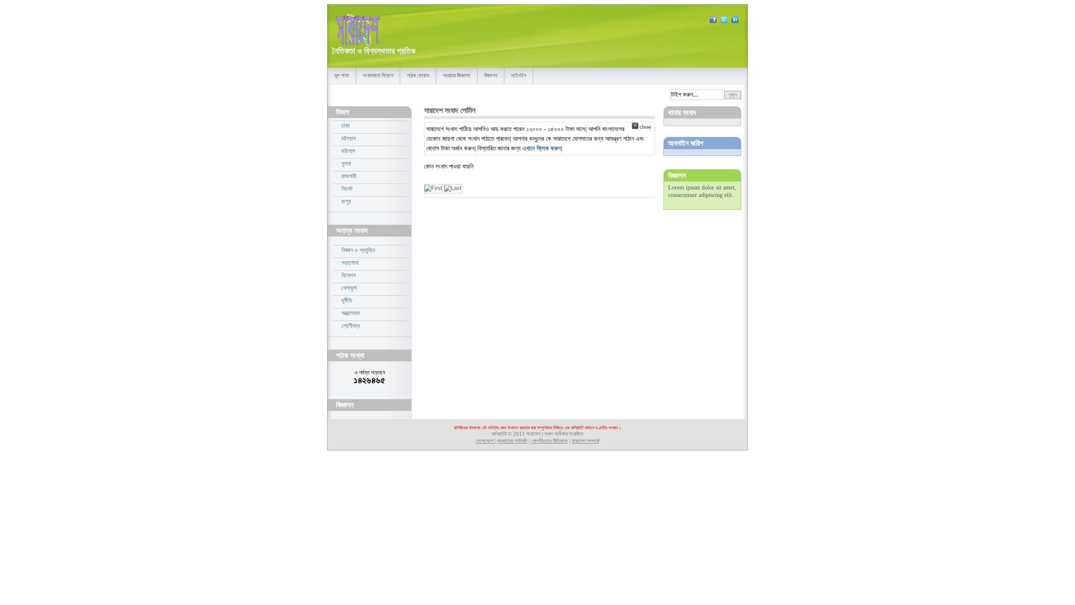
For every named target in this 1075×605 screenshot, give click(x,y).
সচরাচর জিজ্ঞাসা (456, 76)
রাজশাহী (349, 176)
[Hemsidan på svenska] (734, 22)
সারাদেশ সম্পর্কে (585, 441)
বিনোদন (348, 275)
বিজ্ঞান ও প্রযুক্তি (358, 250)
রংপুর (346, 201)
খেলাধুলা (349, 287)
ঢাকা (345, 125)
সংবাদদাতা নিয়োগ (378, 76)
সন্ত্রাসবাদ (350, 313)
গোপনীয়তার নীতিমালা (549, 441)
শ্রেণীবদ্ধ (350, 325)
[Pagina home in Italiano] (712, 22)
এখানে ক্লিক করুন (541, 148)
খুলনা (346, 163)
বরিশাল (348, 150)
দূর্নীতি (346, 300)
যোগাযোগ (485, 441)
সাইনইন (518, 76)
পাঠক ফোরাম (418, 76)
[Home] (358, 30)
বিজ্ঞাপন (490, 76)
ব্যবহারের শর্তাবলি (512, 441)
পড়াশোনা (350, 262)
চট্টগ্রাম (348, 138)
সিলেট (347, 188)
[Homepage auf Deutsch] (723, 22)
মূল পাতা (341, 76)
